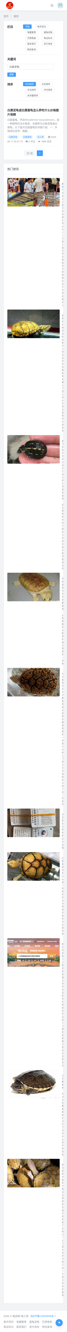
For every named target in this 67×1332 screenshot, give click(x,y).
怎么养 (40, 136)
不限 (27, 26)
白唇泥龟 (13, 136)
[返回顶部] (59, 1322)
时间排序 (29, 84)
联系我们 (31, 43)
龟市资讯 (41, 26)
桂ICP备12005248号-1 (43, 1316)
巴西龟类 (31, 37)
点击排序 (46, 84)
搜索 (11, 74)
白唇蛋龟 (27, 136)
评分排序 (48, 89)
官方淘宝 (48, 43)
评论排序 (31, 89)
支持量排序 (32, 95)
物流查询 (31, 49)
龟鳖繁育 (31, 32)
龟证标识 (48, 37)
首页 (6, 16)
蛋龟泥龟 (48, 32)
